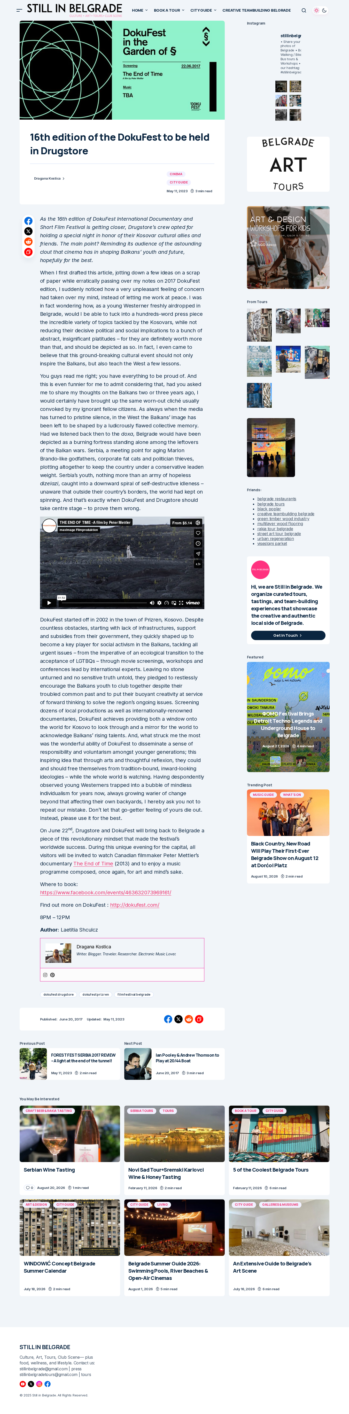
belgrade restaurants (277, 498)
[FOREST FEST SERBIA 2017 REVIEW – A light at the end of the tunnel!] (33, 1064)
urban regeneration (275, 538)
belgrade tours (271, 503)
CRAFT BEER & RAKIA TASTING (49, 1111)
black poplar (269, 508)
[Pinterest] (52, 975)
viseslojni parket (272, 543)
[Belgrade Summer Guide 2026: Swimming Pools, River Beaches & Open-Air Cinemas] (174, 1227)
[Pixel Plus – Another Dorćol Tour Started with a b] (281, 115)
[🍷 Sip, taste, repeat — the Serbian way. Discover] (281, 86)
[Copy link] (28, 252)
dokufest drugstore (58, 994)
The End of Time (93, 863)
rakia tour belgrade (275, 528)
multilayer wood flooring (280, 523)
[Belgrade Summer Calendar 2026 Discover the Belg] (295, 86)
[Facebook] (47, 1384)
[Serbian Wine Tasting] (288, 717)
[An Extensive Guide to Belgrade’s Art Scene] (279, 1227)
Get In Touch (285, 635)
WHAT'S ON (292, 795)
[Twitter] (31, 1384)
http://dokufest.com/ (134, 905)
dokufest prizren (95, 994)
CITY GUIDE (179, 182)
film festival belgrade (134, 994)
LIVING (162, 1204)
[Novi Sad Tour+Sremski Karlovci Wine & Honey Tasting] (174, 1133)
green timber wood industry (283, 518)
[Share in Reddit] (28, 241)
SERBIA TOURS (141, 1111)
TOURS (168, 1111)
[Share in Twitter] (28, 231)
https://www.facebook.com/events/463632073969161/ (105, 892)
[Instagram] (45, 975)
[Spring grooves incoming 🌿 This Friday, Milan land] (295, 100)
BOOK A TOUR (245, 1111)
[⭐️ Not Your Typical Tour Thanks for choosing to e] (281, 100)
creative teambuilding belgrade (285, 513)
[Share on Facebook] (28, 221)
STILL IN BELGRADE (45, 1347)
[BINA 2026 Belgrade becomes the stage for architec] (295, 115)
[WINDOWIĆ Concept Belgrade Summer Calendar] (70, 1227)
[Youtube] (23, 1384)
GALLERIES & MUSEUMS (280, 1204)
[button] (19, 10)
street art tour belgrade (279, 533)
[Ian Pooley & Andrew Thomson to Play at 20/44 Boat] (138, 1064)
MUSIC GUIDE (263, 795)
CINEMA (176, 174)
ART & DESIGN (36, 1204)
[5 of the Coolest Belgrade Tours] (279, 1133)
